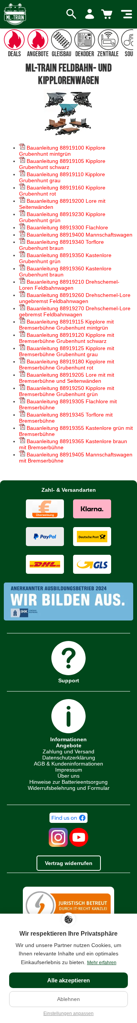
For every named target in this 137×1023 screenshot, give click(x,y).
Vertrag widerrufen (68, 863)
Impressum (68, 769)
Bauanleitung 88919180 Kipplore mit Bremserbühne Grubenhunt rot (66, 364)
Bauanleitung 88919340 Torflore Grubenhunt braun (61, 245)
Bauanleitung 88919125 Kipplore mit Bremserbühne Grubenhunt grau (66, 351)
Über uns (68, 775)
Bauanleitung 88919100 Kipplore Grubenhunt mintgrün (62, 151)
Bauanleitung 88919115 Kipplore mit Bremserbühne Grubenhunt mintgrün (66, 325)
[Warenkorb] (108, 14)
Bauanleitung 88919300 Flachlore (66, 227)
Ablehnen (68, 999)
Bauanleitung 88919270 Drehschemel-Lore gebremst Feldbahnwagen (75, 311)
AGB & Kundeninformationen (68, 763)
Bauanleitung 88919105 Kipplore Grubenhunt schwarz (62, 164)
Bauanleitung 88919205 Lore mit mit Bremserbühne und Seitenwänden (66, 378)
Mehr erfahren (101, 962)
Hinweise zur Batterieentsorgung (68, 782)
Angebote (68, 745)
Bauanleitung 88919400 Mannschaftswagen (78, 235)
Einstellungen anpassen (68, 1013)
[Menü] (126, 14)
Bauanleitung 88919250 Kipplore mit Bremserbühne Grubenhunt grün (66, 391)
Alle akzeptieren (68, 980)
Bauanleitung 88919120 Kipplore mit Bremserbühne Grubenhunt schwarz (66, 338)
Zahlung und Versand (68, 751)
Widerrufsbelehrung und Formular (69, 788)
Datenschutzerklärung (68, 757)
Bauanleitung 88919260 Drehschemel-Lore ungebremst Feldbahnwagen (75, 298)
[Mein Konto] (89, 14)
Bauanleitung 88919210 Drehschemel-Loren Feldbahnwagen (69, 285)
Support (68, 680)
